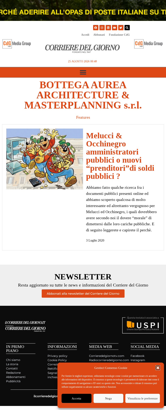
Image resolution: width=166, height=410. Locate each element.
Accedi (85, 34)
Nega (108, 398)
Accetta (76, 398)
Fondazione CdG (119, 34)
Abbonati (99, 34)
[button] (158, 368)
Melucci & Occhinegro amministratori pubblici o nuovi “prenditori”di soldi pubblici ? (120, 156)
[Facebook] (95, 27)
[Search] (127, 27)
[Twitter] (120, 27)
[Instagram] (102, 27)
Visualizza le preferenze (143, 398)
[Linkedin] (108, 27)
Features (83, 117)
